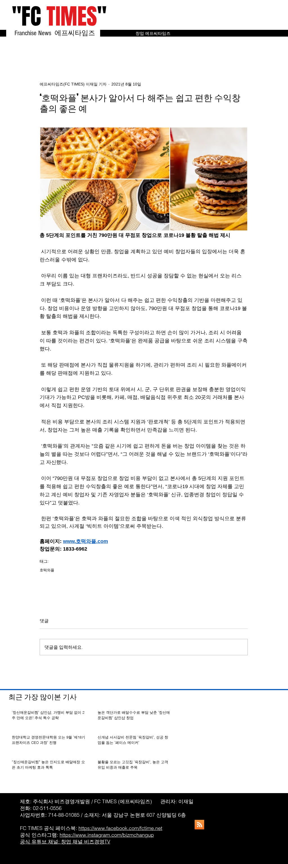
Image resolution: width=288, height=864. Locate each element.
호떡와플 (47, 570)
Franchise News (34, 33)
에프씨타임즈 (77, 33)
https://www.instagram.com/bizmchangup (107, 835)
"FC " (59, 16)
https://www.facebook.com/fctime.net (120, 828)
